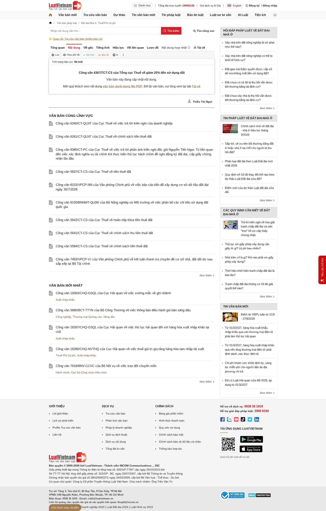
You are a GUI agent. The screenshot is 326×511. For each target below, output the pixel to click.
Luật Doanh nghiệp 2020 (89, 507)
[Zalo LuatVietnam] (229, 420)
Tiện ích (260, 15)
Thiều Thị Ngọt (202, 101)
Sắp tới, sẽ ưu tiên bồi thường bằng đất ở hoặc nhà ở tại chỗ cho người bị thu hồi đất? (249, 148)
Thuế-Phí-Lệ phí (66, 355)
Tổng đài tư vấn (115, 448)
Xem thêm (206, 275)
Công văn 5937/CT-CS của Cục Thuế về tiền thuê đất (93, 172)
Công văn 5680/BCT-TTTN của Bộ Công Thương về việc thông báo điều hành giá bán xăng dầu (123, 310)
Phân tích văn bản (117, 420)
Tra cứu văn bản (95, 15)
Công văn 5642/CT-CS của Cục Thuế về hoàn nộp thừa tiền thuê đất (104, 220)
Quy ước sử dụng (169, 427)
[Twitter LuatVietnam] (250, 420)
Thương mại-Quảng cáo (87, 316)
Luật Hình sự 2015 (142, 507)
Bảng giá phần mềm (171, 413)
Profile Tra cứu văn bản (67, 427)
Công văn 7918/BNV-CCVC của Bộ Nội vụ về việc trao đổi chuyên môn (106, 366)
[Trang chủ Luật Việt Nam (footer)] (68, 461)
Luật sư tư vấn (220, 15)
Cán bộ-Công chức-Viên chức (89, 372)
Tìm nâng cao (205, 30)
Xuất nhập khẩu (65, 299)
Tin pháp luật (171, 15)
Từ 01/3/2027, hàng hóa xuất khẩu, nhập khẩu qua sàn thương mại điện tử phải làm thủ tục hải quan (249, 332)
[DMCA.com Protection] (259, 496)
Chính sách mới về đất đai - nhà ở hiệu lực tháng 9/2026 (257, 130)
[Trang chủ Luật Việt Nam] (65, 5)
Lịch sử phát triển (63, 420)
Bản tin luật (195, 15)
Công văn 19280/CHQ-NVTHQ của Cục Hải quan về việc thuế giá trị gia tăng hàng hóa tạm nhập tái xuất (130, 349)
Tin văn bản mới (143, 15)
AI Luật (243, 15)
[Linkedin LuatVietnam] (256, 420)
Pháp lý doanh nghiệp (119, 427)
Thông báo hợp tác (170, 448)
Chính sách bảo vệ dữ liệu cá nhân (180, 441)
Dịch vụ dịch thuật (116, 434)
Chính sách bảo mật (171, 434)
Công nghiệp (63, 316)
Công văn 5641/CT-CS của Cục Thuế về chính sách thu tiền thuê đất (104, 233)
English (237, 5)
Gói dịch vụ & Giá (210, 5)
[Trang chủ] (50, 15)
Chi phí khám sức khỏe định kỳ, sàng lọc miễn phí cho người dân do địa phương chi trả (248, 367)
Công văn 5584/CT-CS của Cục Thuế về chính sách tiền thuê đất (102, 246)
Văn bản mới (67, 15)
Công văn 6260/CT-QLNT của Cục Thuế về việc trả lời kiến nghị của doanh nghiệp (114, 123)
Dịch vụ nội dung (116, 441)
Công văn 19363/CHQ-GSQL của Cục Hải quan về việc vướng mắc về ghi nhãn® (113, 293)
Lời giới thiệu (60, 413)
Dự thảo (119, 15)
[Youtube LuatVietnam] (236, 420)
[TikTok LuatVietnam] (243, 420)
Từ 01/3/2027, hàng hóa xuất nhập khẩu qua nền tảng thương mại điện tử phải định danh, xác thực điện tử (249, 349)
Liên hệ (57, 434)
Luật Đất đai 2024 (117, 507)
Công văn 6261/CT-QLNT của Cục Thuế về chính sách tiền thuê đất (104, 136)
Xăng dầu (109, 316)
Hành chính (63, 372)
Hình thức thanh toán (171, 420)
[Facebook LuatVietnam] (222, 420)
